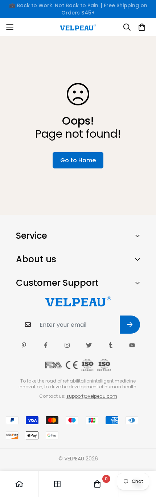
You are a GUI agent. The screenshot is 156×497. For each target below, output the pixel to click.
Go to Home (78, 160)
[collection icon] (57, 484)
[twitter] (89, 345)
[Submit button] (130, 325)
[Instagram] (67, 345)
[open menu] (24, 27)
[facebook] (46, 345)
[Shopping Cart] (142, 27)
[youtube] (132, 345)
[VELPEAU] (78, 27)
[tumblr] (110, 345)
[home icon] (19, 484)
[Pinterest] (24, 345)
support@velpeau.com (91, 396)
